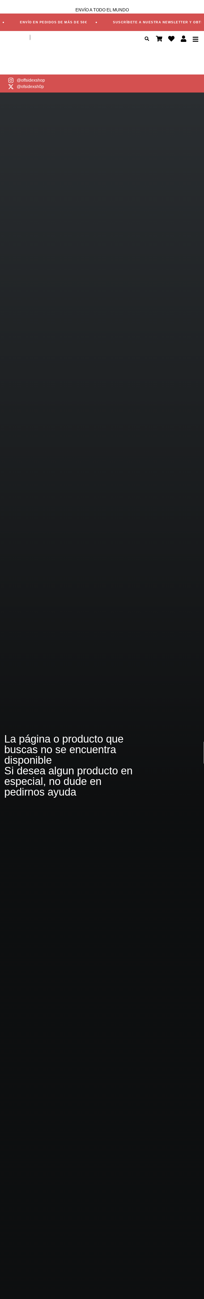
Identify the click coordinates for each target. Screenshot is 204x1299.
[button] (147, 39)
